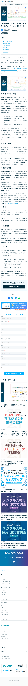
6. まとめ (5, 52)
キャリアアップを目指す (5, 587)
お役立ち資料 (4, 610)
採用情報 (16, 680)
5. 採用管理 (6, 49)
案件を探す (4, 592)
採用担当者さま (4, 602)
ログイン (3, 605)
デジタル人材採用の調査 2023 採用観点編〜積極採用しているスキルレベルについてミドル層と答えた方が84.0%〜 (14, 517)
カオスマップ (4, 33)
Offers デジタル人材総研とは (16, 557)
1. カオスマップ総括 (8, 41)
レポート (7, 557)
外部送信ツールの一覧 (6, 583)
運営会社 (10, 680)
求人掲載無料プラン (5, 614)
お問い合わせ (4, 634)
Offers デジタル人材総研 (6, 658)
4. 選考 (5, 47)
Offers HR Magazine (6, 656)
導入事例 (3, 607)
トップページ (4, 576)
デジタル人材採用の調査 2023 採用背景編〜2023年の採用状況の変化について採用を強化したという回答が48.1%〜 (13, 545)
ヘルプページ (4, 599)
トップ (2, 4)
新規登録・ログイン (5, 590)
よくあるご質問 (5, 612)
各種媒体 (2, 651)
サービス (2, 574)
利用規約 (3, 579)
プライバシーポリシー (6, 581)
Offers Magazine (5, 654)
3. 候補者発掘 (6, 45)
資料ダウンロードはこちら (15, 286)
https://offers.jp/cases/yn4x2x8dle (12, 203)
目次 (3, 37)
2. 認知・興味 (6, 43)
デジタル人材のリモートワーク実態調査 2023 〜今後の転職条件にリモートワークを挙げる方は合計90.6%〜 (13, 463)
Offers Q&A (4, 594)
